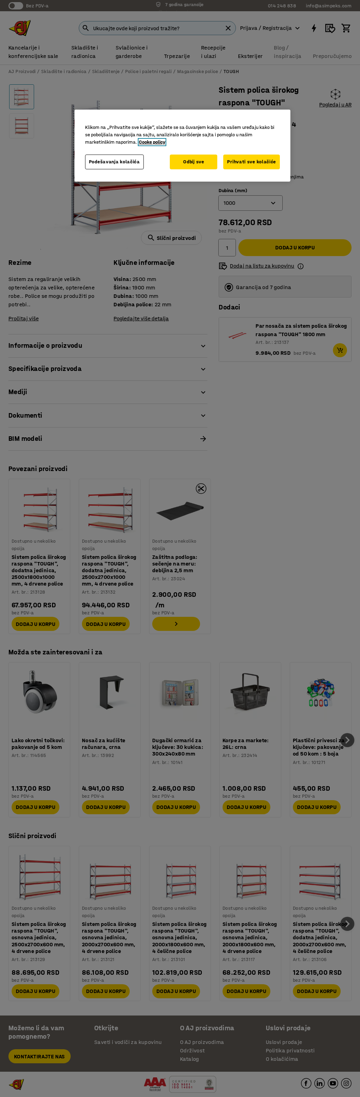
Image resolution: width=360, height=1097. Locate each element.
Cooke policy (152, 142)
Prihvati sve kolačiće (251, 162)
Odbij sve (193, 162)
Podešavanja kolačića (114, 162)
